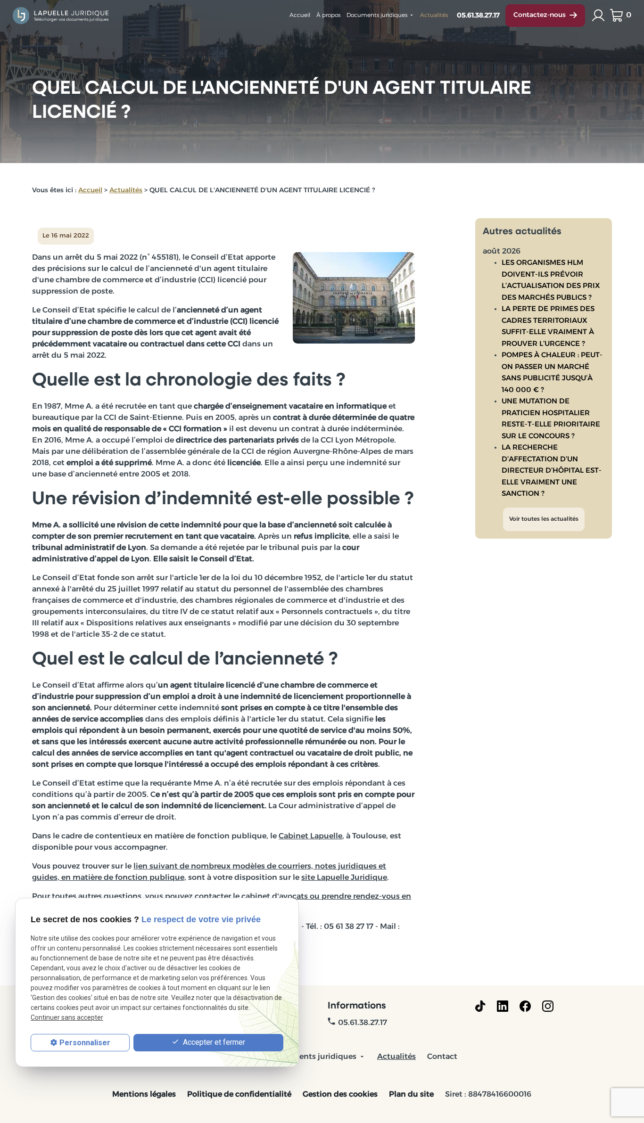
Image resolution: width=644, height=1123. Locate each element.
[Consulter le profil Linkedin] (502, 1006)
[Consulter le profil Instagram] (547, 1006)
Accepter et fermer (213, 1042)
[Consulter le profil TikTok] (480, 1006)
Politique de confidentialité (239, 1094)
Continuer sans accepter (67, 1018)
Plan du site (411, 1094)
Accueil (299, 15)
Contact (442, 1057)
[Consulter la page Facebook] (525, 1006)
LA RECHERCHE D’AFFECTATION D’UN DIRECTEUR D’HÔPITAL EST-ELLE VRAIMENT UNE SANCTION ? (552, 471)
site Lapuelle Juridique (344, 878)
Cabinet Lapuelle (310, 836)
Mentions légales (144, 1094)
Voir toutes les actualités (543, 519)
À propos (328, 15)
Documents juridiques (377, 15)
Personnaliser (84, 1042)
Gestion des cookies (340, 1094)
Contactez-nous (539, 15)
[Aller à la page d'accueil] (61, 15)
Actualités (434, 15)
